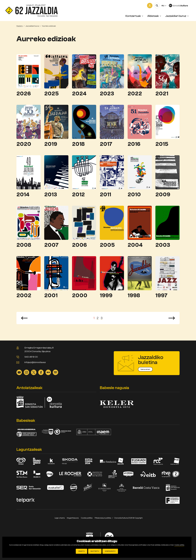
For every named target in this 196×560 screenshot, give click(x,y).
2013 (50, 194)
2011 (105, 194)
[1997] (167, 273)
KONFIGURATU (110, 551)
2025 (51, 93)
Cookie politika (86, 518)
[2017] (112, 121)
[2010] (140, 172)
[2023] (112, 71)
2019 (50, 144)
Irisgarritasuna (73, 518)
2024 (79, 93)
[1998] (140, 273)
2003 (162, 245)
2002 (23, 295)
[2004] (140, 222)
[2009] (167, 172)
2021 (161, 93)
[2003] (167, 222)
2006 (79, 245)
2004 (135, 245)
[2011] (112, 172)
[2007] (56, 222)
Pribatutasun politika (103, 518)
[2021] (167, 71)
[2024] (84, 71)
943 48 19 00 (31, 357)
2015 (161, 144)
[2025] (56, 71)
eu (164, 5)
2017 (106, 144)
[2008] (28, 222)
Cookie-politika (179, 545)
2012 (78, 194)
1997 (161, 295)
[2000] (84, 273)
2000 (79, 295)
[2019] (56, 121)
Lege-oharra (60, 518)
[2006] (84, 222)
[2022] (140, 71)
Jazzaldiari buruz (175, 16)
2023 (107, 93)
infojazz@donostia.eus (35, 362)
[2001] (56, 273)
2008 (23, 245)
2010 (134, 194)
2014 (22, 194)
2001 (51, 295)
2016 (134, 144)
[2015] (167, 121)
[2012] (84, 172)
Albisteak (153, 16)
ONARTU (81, 551)
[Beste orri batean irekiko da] (180, 5)
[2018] (84, 121)
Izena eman (145, 369)
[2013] (56, 172)
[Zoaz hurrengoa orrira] (171, 318)
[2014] (28, 172)
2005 (107, 245)
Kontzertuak (133, 16)
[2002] (28, 273)
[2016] (140, 121)
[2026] (28, 71)
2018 (78, 144)
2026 (23, 93)
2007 (51, 245)
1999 (106, 295)
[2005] (112, 222)
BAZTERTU (95, 551)
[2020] (28, 121)
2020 (23, 144)
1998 (134, 295)
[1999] (112, 273)
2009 (162, 194)
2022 (135, 93)
